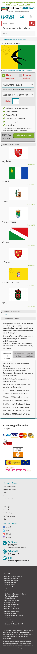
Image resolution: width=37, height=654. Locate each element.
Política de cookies (8, 499)
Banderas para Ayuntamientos (13, 576)
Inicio (6, 39)
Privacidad (14, 496)
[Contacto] (22, 16)
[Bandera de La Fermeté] (18, 254)
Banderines (23, 594)
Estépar (5, 303)
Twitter (7, 530)
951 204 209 (7, 15)
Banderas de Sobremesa (12, 587)
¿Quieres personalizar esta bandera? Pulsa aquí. (17, 70)
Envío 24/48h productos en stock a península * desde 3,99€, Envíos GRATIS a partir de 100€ (18, 4)
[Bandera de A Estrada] (18, 234)
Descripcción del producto (7, 356)
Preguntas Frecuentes (9, 486)
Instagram (8, 537)
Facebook (8, 527)
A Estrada (5, 242)
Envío (5, 492)
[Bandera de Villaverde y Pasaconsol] (18, 213)
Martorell (5, 181)
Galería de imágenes (9, 513)
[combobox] (18, 84)
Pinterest (8, 534)
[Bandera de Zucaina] (18, 193)
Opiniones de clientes (29, 355)
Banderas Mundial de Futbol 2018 (14, 624)
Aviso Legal (6, 507)
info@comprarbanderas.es (18, 560)
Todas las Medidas (27, 77)
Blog (4, 519)
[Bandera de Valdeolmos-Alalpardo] (18, 274)
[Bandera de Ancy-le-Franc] (18, 153)
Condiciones (6, 496)
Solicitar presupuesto (9, 516)
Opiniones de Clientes (9, 489)
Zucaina (5, 201)
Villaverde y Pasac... (9, 221)
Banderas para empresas (12, 608)
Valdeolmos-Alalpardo (10, 282)
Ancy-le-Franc (7, 161)
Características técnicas (19, 355)
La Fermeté (6, 262)
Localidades (12, 39)
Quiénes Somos (7, 510)
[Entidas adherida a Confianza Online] (18, 452)
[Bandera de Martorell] (18, 173)
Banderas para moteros (11, 591)
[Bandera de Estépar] (18, 294)
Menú (5, 34)
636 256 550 (7, 18)
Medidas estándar (10, 77)
